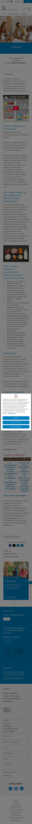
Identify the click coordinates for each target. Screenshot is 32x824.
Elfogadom (16, 418)
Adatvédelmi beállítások (16, 426)
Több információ (12, 413)
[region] (16, 412)
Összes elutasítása (16, 422)
